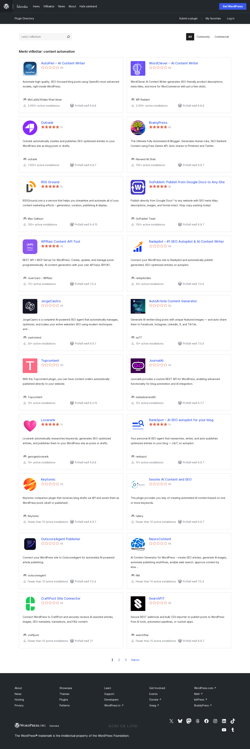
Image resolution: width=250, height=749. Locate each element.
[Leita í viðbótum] (68, 36)
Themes (64, 693)
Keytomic (48, 479)
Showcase (65, 688)
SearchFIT (157, 598)
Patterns (64, 705)
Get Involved (157, 688)
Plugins (63, 699)
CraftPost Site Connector (61, 598)
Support (109, 693)
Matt (198, 693)
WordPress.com (205, 688)
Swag (154, 705)
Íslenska (54, 725)
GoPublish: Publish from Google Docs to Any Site (187, 182)
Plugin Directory (24, 18)
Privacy (19, 705)
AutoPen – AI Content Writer (63, 63)
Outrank (47, 123)
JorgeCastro (51, 301)
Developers (111, 699)
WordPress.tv (114, 705)
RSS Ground (50, 182)
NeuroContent (160, 539)
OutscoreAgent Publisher (60, 539)
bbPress (200, 699)
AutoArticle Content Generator (173, 301)
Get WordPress (233, 6)
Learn (107, 688)
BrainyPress (158, 123)
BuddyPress (203, 705)
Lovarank (48, 420)
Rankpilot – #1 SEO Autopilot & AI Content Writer (186, 241)
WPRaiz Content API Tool (60, 241)
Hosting (19, 699)
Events (153, 693)
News (18, 693)
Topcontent (50, 360)
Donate (155, 699)
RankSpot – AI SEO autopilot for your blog (181, 420)
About (18, 688)
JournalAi (156, 360)
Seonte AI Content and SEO (170, 479)
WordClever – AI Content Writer (173, 63)
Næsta (135, 659)
